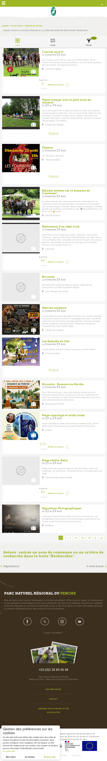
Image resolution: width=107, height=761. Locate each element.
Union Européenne (89, 746)
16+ (76, 538)
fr (102, 5)
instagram (62, 621)
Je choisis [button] (30, 756)
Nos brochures (53, 689)
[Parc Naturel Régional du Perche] (53, 11)
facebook (27, 621)
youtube (80, 621)
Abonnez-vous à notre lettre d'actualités (53, 710)
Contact (53, 699)
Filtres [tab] (89, 45)
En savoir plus (9, 751)
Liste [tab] (17, 45)
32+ (83, 538)
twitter (45, 621)
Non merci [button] (11, 756)
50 (89, 538)
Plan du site (76, 755)
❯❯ (101, 538)
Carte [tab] (53, 45)
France (72, 746)
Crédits (64, 755)
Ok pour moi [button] (49, 756)
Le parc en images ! (53, 633)
